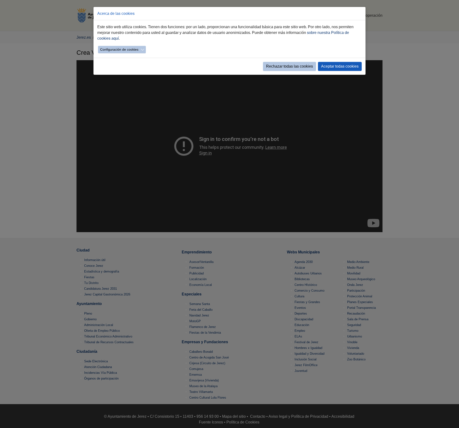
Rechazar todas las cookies (289, 66)
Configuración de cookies (119, 49)
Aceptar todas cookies (340, 66)
